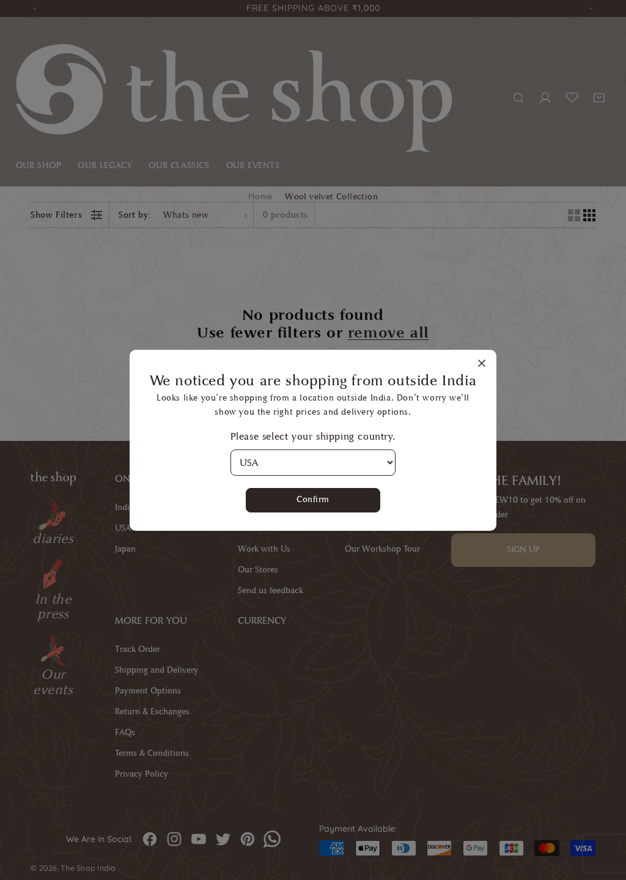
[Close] (482, 364)
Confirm (313, 499)
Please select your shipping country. (313, 436)
